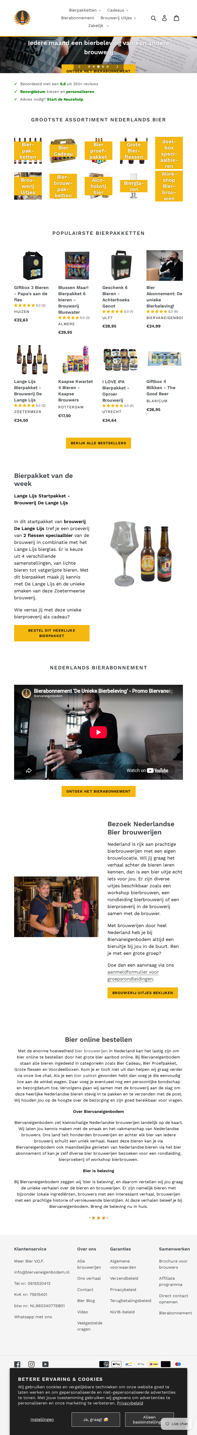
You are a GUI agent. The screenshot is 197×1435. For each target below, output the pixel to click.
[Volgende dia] (117, 66)
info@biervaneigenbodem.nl (42, 1272)
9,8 (63, 84)
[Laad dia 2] (94, 67)
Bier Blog (86, 1300)
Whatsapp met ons (33, 1316)
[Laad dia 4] (103, 67)
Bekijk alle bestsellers (98, 443)
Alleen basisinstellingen (149, 1419)
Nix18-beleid (122, 1311)
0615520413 (39, 1283)
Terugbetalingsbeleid (130, 1300)
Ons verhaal (89, 1278)
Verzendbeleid (124, 1278)
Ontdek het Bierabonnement (98, 791)
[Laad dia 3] (98, 67)
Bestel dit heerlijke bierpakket (51, 633)
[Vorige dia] (79, 66)
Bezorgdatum (32, 91)
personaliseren (80, 91)
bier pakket (86, 1075)
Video (82, 1311)
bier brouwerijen (91, 1050)
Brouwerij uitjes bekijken (142, 993)
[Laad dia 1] (89, 67)
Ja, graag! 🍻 (96, 1419)
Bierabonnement (175, 1313)
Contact (85, 1289)
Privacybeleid (130, 1403)
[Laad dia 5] (108, 67)
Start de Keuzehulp (65, 99)
